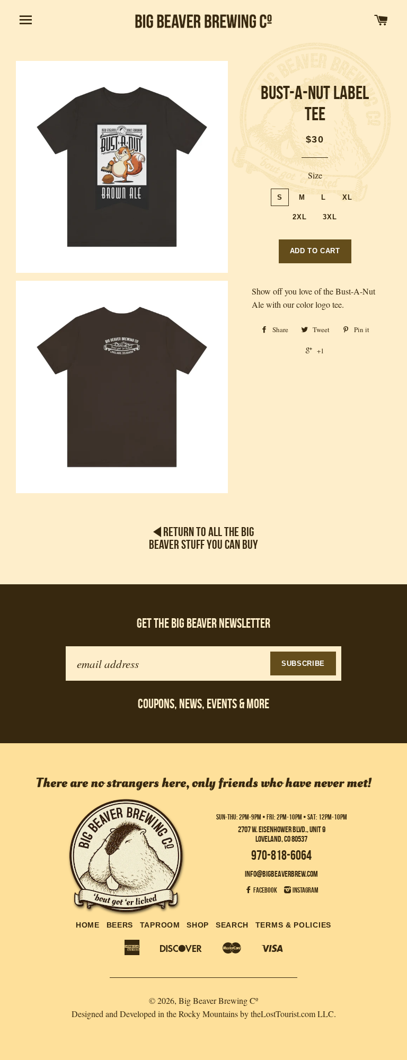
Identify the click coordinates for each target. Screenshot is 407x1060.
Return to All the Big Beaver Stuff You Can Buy (203, 538)
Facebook (264, 890)
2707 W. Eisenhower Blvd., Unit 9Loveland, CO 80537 (281, 834)
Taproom (160, 925)
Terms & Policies (293, 925)
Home (88, 925)
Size (315, 175)
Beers (120, 925)
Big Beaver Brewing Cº (218, 1000)
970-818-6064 (281, 855)
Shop (198, 925)
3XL (330, 217)
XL (347, 197)
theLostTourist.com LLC (292, 1013)
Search (232, 925)
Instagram (304, 890)
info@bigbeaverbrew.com (281, 873)
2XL (299, 217)
